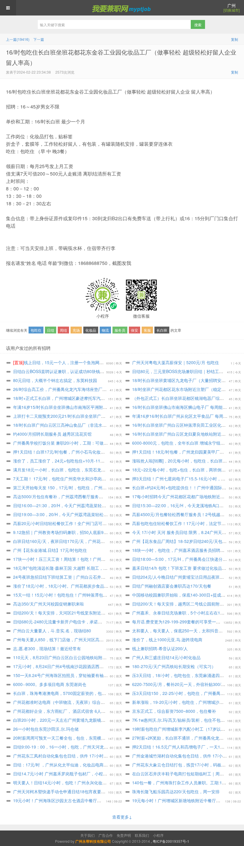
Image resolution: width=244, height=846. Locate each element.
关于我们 (87, 835)
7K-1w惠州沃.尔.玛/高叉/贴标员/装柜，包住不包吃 (178, 720)
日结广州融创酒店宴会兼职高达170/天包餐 (171, 586)
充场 (76, 330)
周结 (63, 330)
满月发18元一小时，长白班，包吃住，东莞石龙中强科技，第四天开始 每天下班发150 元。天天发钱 (105, 470)
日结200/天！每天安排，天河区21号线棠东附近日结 (61, 613)
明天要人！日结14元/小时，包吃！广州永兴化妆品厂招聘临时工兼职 (76, 783)
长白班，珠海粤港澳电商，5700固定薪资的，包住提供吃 (65, 693)
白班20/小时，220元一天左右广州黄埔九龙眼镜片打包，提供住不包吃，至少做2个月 (91, 720)
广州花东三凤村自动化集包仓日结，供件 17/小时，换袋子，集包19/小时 (80, 756)
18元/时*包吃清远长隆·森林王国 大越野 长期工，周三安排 (66, 568)
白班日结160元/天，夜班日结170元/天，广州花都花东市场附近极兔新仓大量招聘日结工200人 (100, 541)
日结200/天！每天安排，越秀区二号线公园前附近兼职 (182, 604)
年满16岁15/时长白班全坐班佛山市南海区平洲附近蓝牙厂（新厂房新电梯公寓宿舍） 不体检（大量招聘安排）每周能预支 (125, 407)
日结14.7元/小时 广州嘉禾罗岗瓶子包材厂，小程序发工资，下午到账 (76, 774)
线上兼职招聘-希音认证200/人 (160, 648)
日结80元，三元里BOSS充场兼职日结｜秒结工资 (177, 371)
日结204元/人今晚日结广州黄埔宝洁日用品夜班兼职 (180, 577)
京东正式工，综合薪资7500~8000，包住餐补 (174, 711)
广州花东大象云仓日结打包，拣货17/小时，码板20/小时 (184, 765)
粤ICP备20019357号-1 (171, 841)
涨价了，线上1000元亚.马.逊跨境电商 (167, 639)
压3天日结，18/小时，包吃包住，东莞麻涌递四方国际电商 (186, 675)
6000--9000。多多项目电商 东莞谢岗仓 (49, 684)
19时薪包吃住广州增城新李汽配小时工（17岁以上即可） (184, 729)
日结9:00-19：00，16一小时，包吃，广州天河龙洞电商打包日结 (73, 747)
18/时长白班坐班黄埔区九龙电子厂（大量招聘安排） (181, 380)
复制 (234, 39)
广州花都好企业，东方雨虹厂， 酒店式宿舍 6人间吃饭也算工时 (71, 711)
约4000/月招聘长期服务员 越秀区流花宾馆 (52, 434)
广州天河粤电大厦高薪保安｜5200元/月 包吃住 (175, 362)
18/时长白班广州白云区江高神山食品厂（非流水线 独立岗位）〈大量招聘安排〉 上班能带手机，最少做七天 (113, 425)
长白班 (162, 330)
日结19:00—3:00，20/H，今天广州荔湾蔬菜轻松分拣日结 (66, 514)
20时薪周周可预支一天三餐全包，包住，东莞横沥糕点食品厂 (69, 738)
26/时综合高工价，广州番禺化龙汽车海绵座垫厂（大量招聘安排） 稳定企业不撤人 (89, 389)
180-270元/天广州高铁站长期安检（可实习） (174, 666)
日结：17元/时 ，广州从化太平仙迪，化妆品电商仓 (60, 765)
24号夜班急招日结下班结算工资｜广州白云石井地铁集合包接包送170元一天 (83, 577)
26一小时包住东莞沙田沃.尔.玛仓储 (46, 729)
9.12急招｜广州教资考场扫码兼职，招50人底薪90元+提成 (67, 532)
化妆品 (90, 330)
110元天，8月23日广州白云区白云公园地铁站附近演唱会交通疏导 (74, 657)
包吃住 (36, 330)
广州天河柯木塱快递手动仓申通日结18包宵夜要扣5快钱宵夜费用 (73, 791)
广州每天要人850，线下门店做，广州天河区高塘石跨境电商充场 (73, 639)
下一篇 (38, 39)
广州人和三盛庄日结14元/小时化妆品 (166, 657)
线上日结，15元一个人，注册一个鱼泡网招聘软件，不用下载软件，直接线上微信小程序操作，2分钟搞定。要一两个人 (128, 362)
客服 (147, 330)
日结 (50, 330)
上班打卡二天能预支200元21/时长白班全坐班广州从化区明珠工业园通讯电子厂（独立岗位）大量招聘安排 (111, 416)
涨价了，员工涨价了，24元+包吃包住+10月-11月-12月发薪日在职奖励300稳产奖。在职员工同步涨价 (107, 461)
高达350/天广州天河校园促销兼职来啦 (48, 604)
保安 (134, 330)
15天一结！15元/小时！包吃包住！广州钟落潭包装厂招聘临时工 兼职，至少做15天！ (92, 595)
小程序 (158, 835)
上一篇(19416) (17, 39)
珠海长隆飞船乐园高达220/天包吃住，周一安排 (176, 791)
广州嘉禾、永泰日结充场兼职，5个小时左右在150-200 (183, 613)
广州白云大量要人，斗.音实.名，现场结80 (52, 631)
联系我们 (142, 835)
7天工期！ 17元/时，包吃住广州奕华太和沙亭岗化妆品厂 (65, 479)
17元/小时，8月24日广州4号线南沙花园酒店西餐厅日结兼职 (68, 666)
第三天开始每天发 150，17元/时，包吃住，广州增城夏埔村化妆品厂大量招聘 (85, 487)
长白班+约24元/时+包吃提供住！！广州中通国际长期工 (183, 487)
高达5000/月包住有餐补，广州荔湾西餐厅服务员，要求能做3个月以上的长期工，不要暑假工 (98, 496)
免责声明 (124, 835)
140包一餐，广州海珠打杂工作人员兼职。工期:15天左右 (184, 783)
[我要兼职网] (122, 7)
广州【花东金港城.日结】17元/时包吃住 (50, 550)
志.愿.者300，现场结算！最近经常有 (47, 648)
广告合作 (105, 835)
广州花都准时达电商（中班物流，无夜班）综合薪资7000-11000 (72, 702)
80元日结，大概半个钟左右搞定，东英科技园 (55, 380)
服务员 (120, 330)
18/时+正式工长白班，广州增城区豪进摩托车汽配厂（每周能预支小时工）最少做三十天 (94, 398)
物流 (105, 330)
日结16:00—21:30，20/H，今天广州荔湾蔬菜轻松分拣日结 (68, 505)
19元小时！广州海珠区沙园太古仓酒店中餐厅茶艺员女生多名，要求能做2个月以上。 (91, 800)
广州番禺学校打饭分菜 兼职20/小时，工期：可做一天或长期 (68, 443)
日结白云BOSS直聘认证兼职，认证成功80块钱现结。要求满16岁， (75, 371)
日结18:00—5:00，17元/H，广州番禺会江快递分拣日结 (183, 559)
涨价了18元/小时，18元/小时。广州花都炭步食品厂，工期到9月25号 (76, 586)
